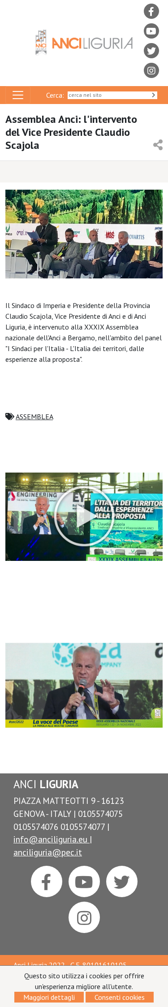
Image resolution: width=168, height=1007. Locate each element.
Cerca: (57, 95)
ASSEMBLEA (34, 416)
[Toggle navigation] (17, 95)
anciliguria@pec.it (47, 852)
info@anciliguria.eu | (52, 839)
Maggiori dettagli (49, 997)
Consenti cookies (120, 997)
